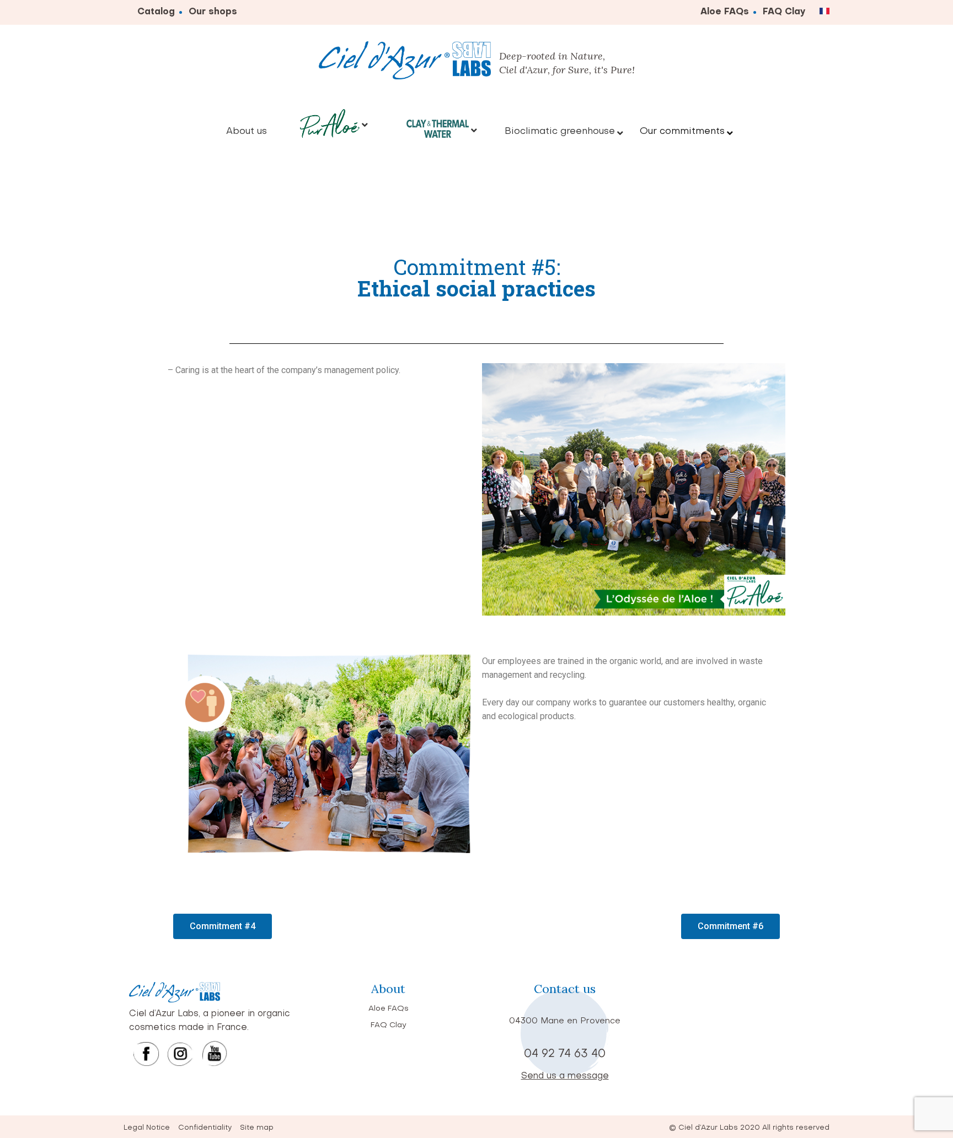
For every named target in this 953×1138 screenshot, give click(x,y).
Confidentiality (205, 1127)
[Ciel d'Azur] (405, 62)
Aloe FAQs (724, 12)
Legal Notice (147, 1127)
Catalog (156, 12)
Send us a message (565, 1076)
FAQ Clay (784, 12)
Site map (257, 1127)
